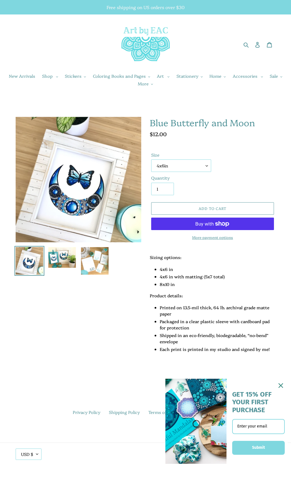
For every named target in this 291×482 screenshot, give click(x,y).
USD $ (27, 454)
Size (155, 155)
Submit (258, 447)
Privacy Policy (86, 412)
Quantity (160, 178)
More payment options (212, 237)
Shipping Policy (124, 412)
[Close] (281, 385)
